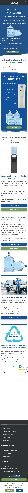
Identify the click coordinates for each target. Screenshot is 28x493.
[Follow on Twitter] (19, 476)
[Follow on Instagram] (16, 476)
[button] (2, 2)
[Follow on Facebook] (14, 476)
